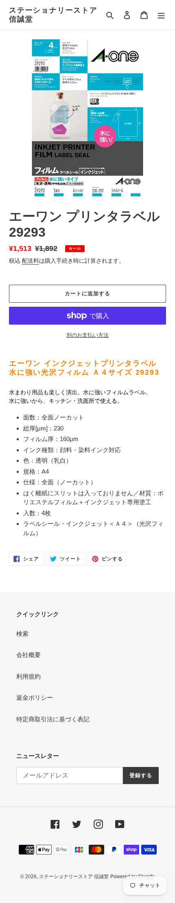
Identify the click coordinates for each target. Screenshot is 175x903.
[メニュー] (161, 15)
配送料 (30, 260)
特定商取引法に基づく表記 (53, 719)
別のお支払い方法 (87, 335)
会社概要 (28, 654)
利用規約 (28, 676)
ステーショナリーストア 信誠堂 (53, 14)
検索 (22, 633)
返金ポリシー (34, 697)
